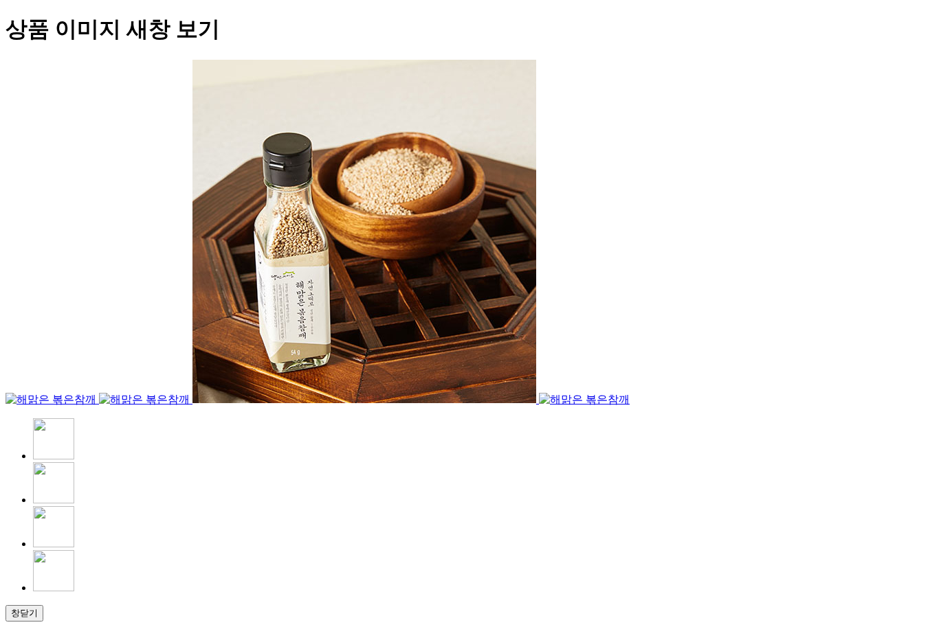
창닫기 (24, 613)
